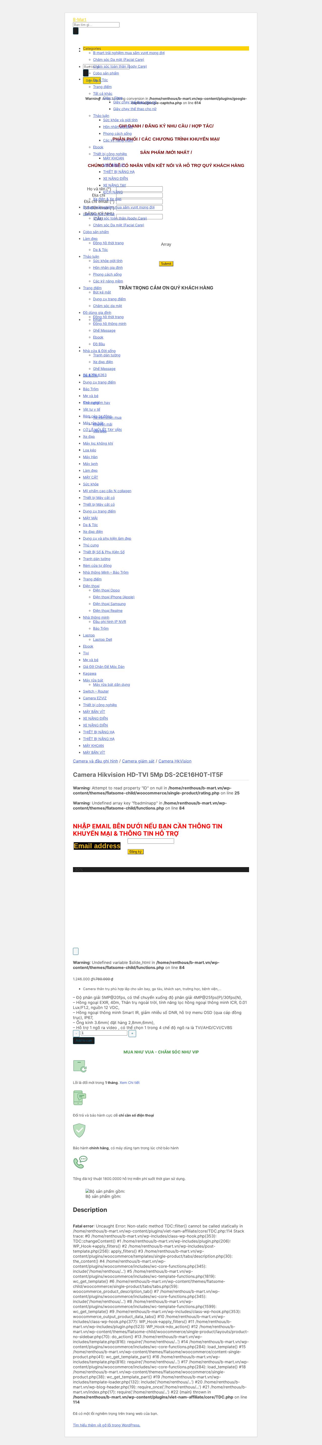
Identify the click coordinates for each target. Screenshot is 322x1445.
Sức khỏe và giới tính (120, 120)
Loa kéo (89, 450)
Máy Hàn (90, 457)
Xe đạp (89, 436)
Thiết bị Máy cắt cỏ (99, 497)
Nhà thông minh (96, 617)
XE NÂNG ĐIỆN (115, 178)
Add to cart (84, 1040)
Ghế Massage (104, 330)
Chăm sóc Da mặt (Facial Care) (118, 59)
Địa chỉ (99, 195)
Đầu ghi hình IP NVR (109, 621)
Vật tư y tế (91, 409)
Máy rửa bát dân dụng (111, 684)
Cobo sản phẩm (106, 73)
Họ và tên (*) (99, 189)
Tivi (86, 653)
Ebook (98, 147)
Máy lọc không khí (98, 443)
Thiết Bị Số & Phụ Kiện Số (104, 552)
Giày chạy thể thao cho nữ (134, 102)
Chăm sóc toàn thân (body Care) (120, 66)
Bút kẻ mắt (102, 292)
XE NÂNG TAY (114, 185)
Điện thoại (91, 586)
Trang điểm (102, 86)
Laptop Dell (102, 639)
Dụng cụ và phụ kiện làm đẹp (107, 538)
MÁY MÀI (90, 518)
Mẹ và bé (90, 396)
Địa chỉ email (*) (99, 201)
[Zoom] (75, 951)
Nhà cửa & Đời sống (99, 351)
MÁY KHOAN (113, 158)
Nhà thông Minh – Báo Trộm (106, 572)
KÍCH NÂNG (113, 192)
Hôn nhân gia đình (118, 126)
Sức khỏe (91, 484)
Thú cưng (91, 402)
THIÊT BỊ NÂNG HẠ (119, 171)
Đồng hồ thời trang (108, 243)
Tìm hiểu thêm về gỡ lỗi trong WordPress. (106, 1425)
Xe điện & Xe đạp (107, 199)
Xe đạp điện (103, 362)
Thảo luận (101, 115)
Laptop (89, 635)
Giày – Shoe (113, 98)
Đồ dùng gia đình (97, 312)
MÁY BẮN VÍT (114, 165)
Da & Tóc (100, 80)
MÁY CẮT (90, 477)
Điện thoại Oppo (106, 590)
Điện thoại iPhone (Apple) (114, 597)
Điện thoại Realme (108, 610)
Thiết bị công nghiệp (110, 154)
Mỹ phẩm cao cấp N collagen (107, 491)
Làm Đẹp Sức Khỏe (99, 214)
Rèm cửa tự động (97, 416)
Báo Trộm (91, 389)
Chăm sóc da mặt (107, 306)
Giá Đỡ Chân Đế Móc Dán (104, 666)
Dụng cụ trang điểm (109, 299)
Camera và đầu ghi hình (95, 760)
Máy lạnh (90, 463)
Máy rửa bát (93, 423)
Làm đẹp (90, 238)
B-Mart (79, 19)
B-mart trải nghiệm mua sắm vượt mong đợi (129, 53)
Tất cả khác (102, 93)
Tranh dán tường (106, 355)
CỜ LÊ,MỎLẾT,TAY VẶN (102, 430)
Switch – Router (96, 691)
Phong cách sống (117, 133)
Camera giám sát (138, 760)
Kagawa (89, 673)
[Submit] (75, 30)
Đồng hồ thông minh (109, 323)
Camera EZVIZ (95, 698)
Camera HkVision (174, 760)
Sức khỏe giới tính (108, 261)
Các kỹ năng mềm (118, 140)
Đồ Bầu (99, 344)
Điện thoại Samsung (109, 604)
